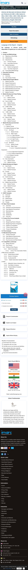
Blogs (3, 475)
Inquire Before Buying (11, 335)
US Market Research (6, 468)
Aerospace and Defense (7, 509)
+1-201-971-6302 (6, 547)
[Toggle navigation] (25, 3)
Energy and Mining (6, 524)
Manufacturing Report (7, 473)
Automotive (4, 513)
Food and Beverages (6, 526)
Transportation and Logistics (8, 537)
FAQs (3, 498)
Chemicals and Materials (7, 517)
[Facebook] (5, 454)
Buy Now (14, 26)
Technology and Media (7, 535)
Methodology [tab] (14, 37)
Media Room (4, 492)
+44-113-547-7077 (7, 555)
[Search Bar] (22, 3)
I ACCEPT (19, 568)
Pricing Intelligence (6, 470)
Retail (3, 533)
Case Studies (5, 479)
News (3, 500)
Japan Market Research (7, 464)
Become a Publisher (6, 496)
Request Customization (12, 316)
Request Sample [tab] (14, 41)
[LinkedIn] (2, 454)
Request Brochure (10, 329)
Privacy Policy (8, 568)
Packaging (4, 531)
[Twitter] (8, 454)
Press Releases (5, 477)
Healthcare (4, 528)
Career (3, 485)
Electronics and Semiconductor (9, 522)
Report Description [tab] (14, 30)
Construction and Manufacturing (9, 520)
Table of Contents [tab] (14, 34)
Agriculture (4, 511)
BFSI (3, 515)
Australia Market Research (8, 459)
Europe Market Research (7, 466)
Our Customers (5, 494)
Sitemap (3, 503)
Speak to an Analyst (11, 322)
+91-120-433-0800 (6, 562)
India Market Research (7, 462)
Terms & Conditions (6, 487)
